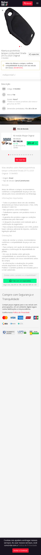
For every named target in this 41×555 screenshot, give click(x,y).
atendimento (18, 68)
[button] (3, 10)
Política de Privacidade (27, 545)
